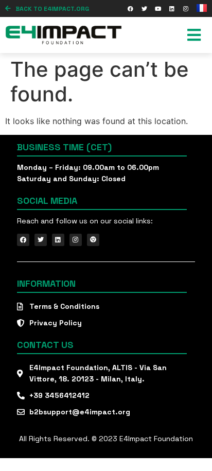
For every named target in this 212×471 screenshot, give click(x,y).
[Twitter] (144, 8)
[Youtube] (158, 8)
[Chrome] (93, 240)
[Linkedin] (172, 8)
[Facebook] (130, 8)
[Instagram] (185, 8)
